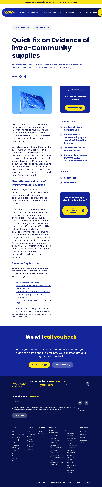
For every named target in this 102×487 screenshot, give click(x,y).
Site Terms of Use (75, 482)
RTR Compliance (17, 448)
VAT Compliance (18, 434)
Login (95, 12)
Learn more (72, 2)
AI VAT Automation (16, 455)
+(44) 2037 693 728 (82, 410)
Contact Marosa (20, 308)
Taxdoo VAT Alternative (16, 460)
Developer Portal (83, 441)
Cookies (87, 482)
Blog (81, 12)
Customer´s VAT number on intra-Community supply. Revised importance (33, 294)
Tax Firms (30, 449)
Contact (83, 437)
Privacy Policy (57, 410)
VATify (14, 431)
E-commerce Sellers (31, 435)
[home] (10, 12)
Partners (47, 12)
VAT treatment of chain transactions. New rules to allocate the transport (33, 285)
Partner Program (41, 432)
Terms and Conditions (57, 482)
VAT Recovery (17, 451)
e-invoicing (16, 437)
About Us (83, 431)
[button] (24, 12)
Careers (83, 434)
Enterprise (30, 431)
